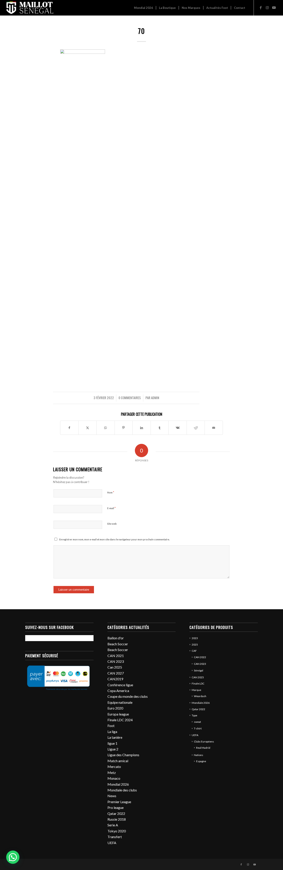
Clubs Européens (204, 741)
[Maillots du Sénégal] (30, 7)
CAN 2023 (115, 661)
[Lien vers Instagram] (267, 7)
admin (155, 397)
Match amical (117, 761)
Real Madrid (203, 747)
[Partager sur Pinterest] (124, 428)
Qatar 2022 (116, 813)
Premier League (119, 802)
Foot (111, 725)
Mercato (114, 766)
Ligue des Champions (123, 755)
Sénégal (198, 670)
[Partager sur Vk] (178, 428)
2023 (195, 638)
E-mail (111, 508)
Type (194, 715)
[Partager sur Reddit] (196, 428)
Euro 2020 (115, 708)
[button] (12, 857)
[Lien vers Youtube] (274, 7)
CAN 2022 (200, 657)
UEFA (111, 843)
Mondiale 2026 (201, 702)
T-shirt (198, 728)
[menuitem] (143, 7)
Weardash (200, 696)
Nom (110, 492)
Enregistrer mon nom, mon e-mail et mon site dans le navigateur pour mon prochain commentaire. (114, 539)
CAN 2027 (115, 673)
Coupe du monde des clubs (127, 696)
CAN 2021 (115, 655)
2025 (195, 644)
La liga (112, 731)
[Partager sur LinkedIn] (142, 428)
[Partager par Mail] (214, 428)
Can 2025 (114, 667)
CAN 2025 (198, 677)
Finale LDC (198, 683)
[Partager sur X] (88, 428)
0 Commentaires (130, 397)
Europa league (118, 714)
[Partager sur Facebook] (69, 428)
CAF (194, 650)
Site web (112, 523)
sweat (197, 721)
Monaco (113, 778)
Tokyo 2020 (116, 831)
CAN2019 (115, 679)
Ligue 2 (112, 749)
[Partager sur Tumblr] (160, 428)
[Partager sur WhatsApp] (106, 428)
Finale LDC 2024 (120, 720)
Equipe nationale (119, 702)
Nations (198, 755)
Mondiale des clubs (122, 790)
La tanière (114, 737)
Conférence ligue (120, 685)
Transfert (114, 837)
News (111, 796)
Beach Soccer (117, 644)
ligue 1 (112, 743)
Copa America (118, 690)
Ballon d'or (115, 638)
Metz (111, 772)
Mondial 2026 (118, 784)
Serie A (112, 825)
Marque (196, 690)
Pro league (115, 807)
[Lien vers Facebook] (260, 7)
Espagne (201, 761)
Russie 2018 (116, 819)
